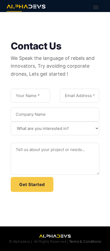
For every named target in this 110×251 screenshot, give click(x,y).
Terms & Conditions (85, 241)
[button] (95, 7)
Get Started (32, 184)
